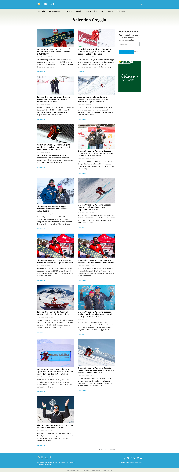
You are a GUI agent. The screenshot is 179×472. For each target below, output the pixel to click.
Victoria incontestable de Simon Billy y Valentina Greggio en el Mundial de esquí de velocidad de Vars (95, 51)
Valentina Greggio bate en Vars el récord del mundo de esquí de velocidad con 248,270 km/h (55, 51)
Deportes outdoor (91, 11)
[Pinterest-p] (131, 458)
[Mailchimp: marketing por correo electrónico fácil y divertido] (137, 53)
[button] (141, 4)
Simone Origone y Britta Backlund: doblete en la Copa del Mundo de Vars (54, 313)
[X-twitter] (138, 458)
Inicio (38, 11)
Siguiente (112, 450)
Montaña (78, 11)
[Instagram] (128, 458)
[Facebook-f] (125, 458)
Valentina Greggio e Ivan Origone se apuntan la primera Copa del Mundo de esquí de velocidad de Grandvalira (55, 371)
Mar (102, 11)
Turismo (69, 11)
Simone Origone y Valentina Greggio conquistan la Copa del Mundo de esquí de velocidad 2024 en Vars (95, 153)
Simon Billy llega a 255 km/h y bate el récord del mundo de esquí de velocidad (55, 261)
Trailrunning (121, 11)
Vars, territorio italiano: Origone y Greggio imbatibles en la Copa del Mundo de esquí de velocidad (93, 99)
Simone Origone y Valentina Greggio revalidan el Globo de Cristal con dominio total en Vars (53, 99)
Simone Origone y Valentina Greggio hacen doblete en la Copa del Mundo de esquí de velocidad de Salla (96, 370)
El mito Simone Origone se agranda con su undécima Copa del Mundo (55, 426)
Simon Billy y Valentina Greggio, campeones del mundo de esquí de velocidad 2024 (53, 208)
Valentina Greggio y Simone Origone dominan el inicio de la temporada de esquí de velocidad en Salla (54, 147)
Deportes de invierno (55, 11)
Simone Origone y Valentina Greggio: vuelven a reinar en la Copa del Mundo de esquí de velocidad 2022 (95, 314)
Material (110, 11)
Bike (43, 11)
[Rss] (134, 458)
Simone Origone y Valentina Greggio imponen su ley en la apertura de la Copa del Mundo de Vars (94, 207)
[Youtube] (141, 458)
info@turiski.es (47, 464)
